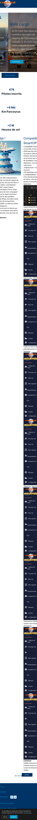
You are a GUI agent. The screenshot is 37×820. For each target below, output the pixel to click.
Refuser (5, 817)
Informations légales (7, 803)
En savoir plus (27, 813)
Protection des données (8, 808)
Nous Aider (4, 797)
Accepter (13, 817)
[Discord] (15, 797)
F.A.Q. (2, 787)
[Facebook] (11, 797)
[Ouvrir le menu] (35, 4)
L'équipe (3, 792)
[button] (13, 70)
